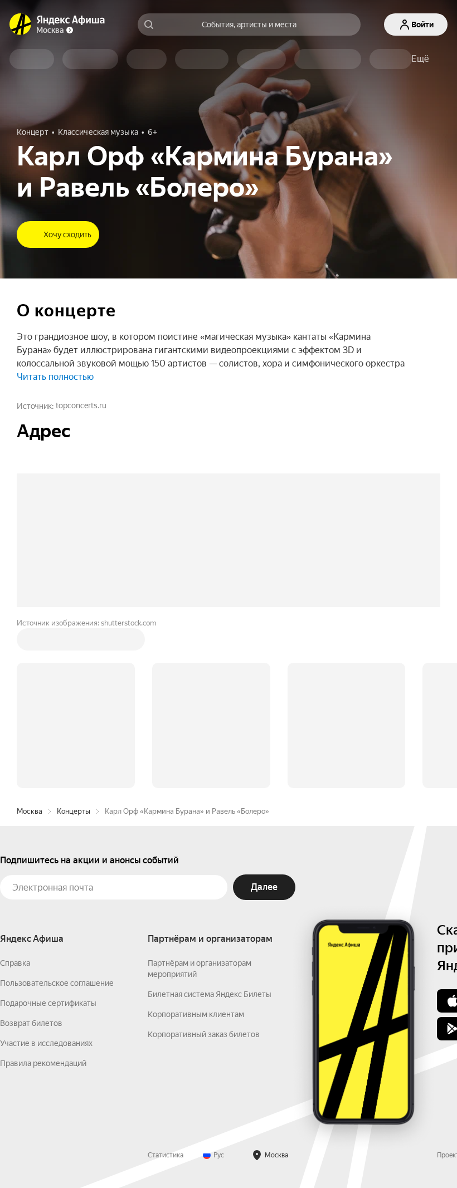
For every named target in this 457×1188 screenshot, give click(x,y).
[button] (420, 59)
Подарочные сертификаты (48, 1003)
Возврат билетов (31, 1023)
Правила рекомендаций (43, 1063)
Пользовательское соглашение (57, 983)
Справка (15, 963)
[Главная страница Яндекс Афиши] (20, 24)
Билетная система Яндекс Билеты (209, 994)
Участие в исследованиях (46, 1043)
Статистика (165, 1155)
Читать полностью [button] (55, 376)
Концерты (73, 811)
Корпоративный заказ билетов (204, 1034)
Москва (29, 811)
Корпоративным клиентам (196, 1014)
